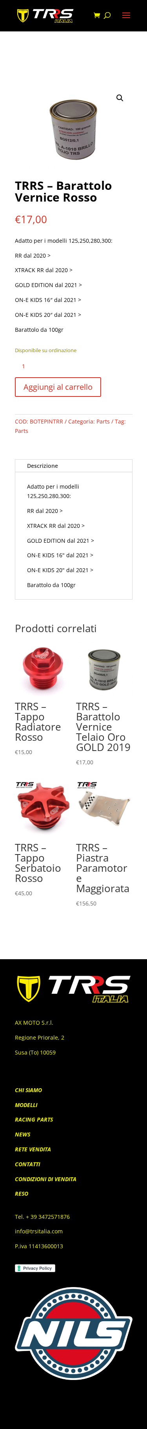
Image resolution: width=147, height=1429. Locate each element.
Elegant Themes (61, 1418)
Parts (103, 421)
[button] (120, 98)
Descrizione (42, 465)
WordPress (118, 1418)
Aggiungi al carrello (58, 387)
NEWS (22, 1134)
